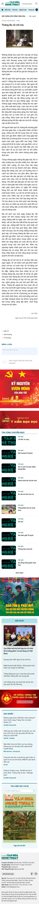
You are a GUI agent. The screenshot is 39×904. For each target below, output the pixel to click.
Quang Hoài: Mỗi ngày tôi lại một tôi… (17, 660)
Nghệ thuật (23, 10)
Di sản (6, 764)
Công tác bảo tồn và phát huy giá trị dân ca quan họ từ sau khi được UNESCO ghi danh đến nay (19, 759)
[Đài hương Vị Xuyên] (9, 454)
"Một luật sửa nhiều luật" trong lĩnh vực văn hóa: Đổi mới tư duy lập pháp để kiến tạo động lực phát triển (19, 733)
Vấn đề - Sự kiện (9, 738)
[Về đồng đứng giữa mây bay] (9, 564)
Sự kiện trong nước (10, 725)
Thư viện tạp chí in (20, 786)
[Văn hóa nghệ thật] (10, 859)
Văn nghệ (32, 16)
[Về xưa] (9, 523)
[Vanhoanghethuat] (2, 10)
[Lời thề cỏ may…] (9, 441)
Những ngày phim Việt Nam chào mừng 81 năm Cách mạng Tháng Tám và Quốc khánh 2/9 (19, 720)
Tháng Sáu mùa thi (25, 549)
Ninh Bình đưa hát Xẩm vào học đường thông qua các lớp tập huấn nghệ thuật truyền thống (18, 746)
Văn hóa (15, 10)
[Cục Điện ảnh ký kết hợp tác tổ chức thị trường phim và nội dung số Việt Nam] (19, 635)
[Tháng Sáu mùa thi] (9, 550)
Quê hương (8, 334)
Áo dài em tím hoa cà (26, 494)
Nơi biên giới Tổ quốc (25, 535)
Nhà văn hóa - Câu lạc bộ (12, 751)
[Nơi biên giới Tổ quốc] (9, 536)
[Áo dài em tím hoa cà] (9, 495)
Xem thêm (19, 573)
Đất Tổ (6, 331)
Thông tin (31, 10)
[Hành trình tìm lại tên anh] (9, 482)
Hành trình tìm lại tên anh (27, 481)
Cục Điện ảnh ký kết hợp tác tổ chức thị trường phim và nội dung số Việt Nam (18, 651)
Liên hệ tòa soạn (8, 874)
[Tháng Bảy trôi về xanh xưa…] (9, 509)
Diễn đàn (8, 10)
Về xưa (20, 522)
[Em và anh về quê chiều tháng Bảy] (9, 468)
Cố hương (7, 338)
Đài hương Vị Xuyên (25, 453)
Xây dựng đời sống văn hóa (13, 16)
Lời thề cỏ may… (24, 439)
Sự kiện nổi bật (27, 4)
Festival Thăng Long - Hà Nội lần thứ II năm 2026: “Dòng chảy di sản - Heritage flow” (18, 773)
